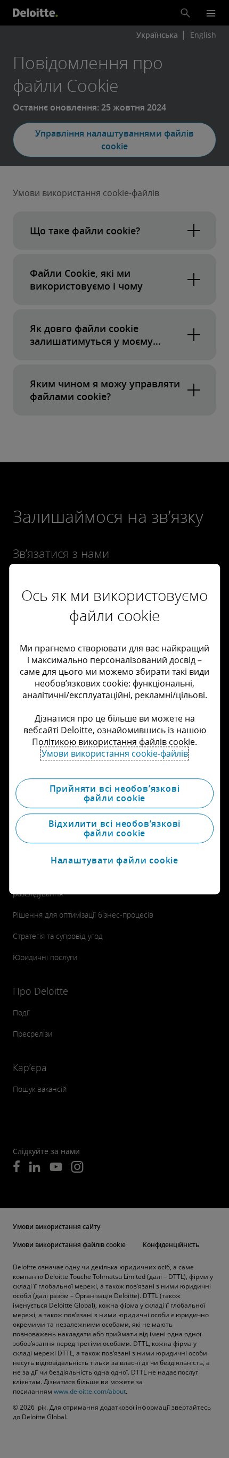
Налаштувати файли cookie (114, 860)
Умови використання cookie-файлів (115, 753)
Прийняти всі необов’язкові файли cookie (115, 793)
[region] (114, 729)
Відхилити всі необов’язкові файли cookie (114, 828)
